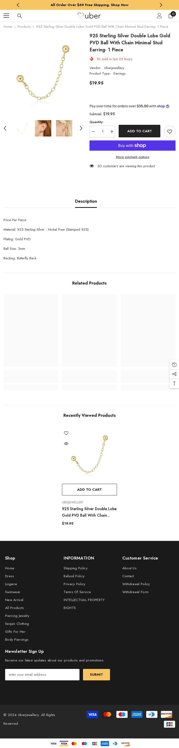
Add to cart (139, 131)
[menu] (6, 15)
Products (24, 26)
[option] (89, 5)
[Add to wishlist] (170, 131)
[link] (30, 379)
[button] (4, 128)
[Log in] (159, 15)
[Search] (19, 16)
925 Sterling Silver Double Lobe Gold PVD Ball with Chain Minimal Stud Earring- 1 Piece (89, 512)
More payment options (132, 157)
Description (86, 201)
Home (7, 26)
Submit (96, 674)
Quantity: (96, 122)
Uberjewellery (114, 67)
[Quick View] (66, 443)
